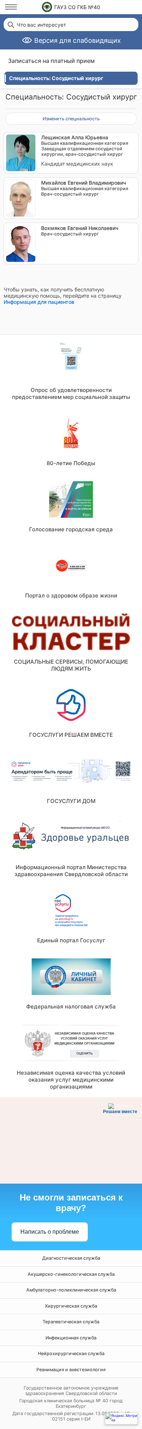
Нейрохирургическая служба (71, 1353)
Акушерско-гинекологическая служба (71, 1274)
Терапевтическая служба (71, 1321)
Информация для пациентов (39, 302)
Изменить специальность (71, 118)
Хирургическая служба (71, 1306)
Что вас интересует (41, 24)
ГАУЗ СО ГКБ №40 (77, 7)
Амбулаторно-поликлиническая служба (71, 1290)
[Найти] (10, 24)
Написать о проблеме (49, 1232)
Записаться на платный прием (51, 60)
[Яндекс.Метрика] (121, 1419)
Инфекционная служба (71, 1338)
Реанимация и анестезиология (71, 1369)
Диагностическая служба (71, 1258)
